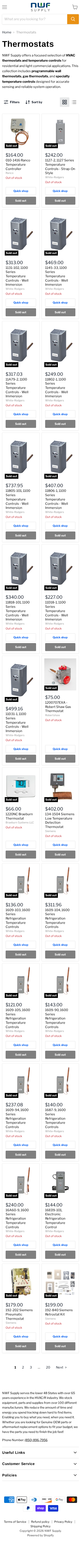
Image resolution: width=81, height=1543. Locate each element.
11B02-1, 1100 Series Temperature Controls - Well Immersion (56, 387)
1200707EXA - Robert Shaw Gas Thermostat (58, 707)
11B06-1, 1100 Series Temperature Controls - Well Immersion (56, 499)
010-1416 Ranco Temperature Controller (18, 164)
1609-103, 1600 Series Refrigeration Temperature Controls (18, 918)
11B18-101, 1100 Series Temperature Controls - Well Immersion (18, 610)
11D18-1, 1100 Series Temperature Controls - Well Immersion (56, 610)
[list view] (74, 102)
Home (6, 32)
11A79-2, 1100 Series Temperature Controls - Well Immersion (17, 387)
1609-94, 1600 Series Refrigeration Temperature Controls (17, 1118)
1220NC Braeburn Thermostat (19, 816)
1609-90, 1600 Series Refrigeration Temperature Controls (56, 1018)
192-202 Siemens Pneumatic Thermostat (19, 1314)
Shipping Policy (40, 1526)
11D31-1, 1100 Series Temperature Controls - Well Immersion (17, 722)
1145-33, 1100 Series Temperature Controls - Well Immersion (56, 276)
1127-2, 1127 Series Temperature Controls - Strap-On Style (60, 166)
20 (48, 1367)
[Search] (73, 19)
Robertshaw (52, 715)
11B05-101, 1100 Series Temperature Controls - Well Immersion (18, 499)
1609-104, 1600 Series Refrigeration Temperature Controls (57, 918)
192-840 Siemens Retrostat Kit (59, 1312)
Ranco (9, 173)
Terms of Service (15, 1521)
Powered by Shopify (40, 1535)
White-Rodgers (54, 177)
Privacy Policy (63, 1521)
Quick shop (20, 191)
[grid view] (64, 102)
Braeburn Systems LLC (20, 822)
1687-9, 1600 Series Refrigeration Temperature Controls (55, 1118)
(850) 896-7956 (36, 1440)
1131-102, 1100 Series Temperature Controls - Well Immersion (17, 276)
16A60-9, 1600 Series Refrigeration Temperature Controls (17, 1218)
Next (60, 1367)
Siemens (50, 831)
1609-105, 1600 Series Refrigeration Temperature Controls (18, 1018)
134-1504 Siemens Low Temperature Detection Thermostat (60, 820)
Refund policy (40, 1521)
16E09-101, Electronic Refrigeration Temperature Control (55, 1218)
